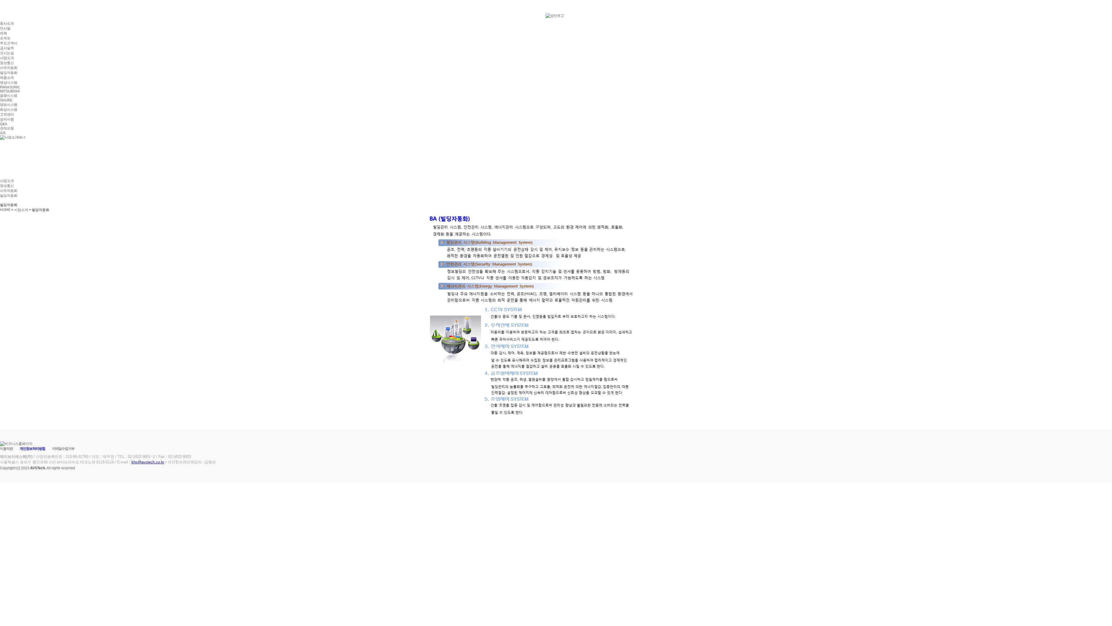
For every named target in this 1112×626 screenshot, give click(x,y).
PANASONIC (10, 87)
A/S (3, 133)
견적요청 (7, 128)
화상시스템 (8, 110)
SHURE (6, 100)
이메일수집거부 (63, 449)
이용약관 (6, 449)
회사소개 (7, 23)
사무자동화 (8, 68)
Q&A (3, 124)
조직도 (5, 38)
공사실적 (7, 48)
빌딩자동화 (8, 73)
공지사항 (7, 119)
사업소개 (7, 58)
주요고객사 (8, 43)
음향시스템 (8, 96)
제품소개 (7, 78)
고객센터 (7, 114)
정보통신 (7, 63)
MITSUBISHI (10, 91)
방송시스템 (8, 105)
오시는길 (7, 53)
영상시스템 (8, 83)
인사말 (5, 28)
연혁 (3, 33)
